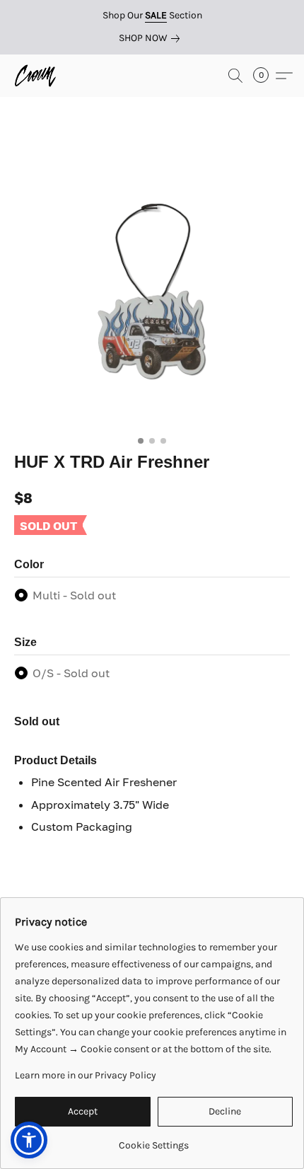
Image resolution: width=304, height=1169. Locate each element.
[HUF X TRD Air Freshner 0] (152, 292)
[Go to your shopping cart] (265, 76)
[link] (152, 38)
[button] (36, 75)
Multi (74, 595)
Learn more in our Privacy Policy (85, 1075)
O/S (71, 673)
